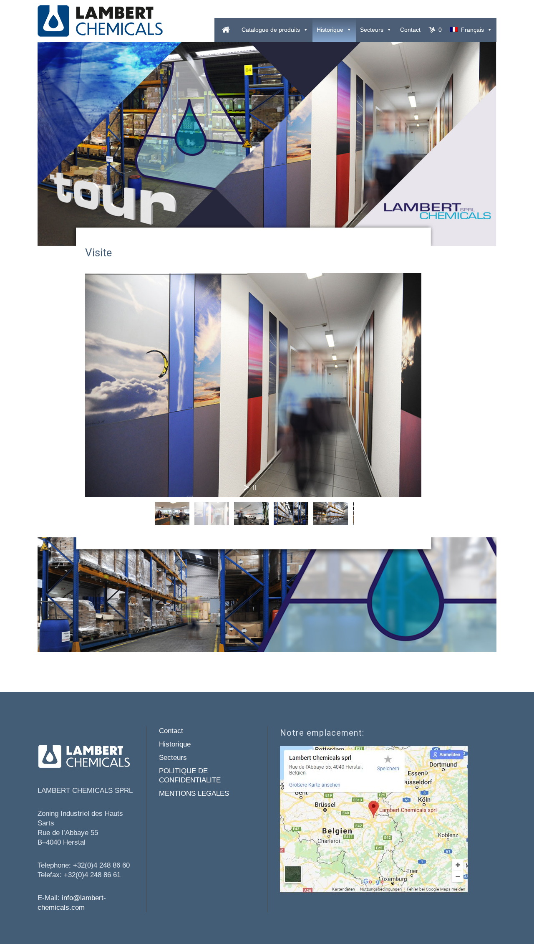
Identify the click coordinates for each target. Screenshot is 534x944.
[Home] (225, 30)
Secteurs (371, 29)
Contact (410, 29)
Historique (330, 29)
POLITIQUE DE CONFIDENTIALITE (190, 775)
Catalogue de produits (271, 29)
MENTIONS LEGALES (194, 793)
